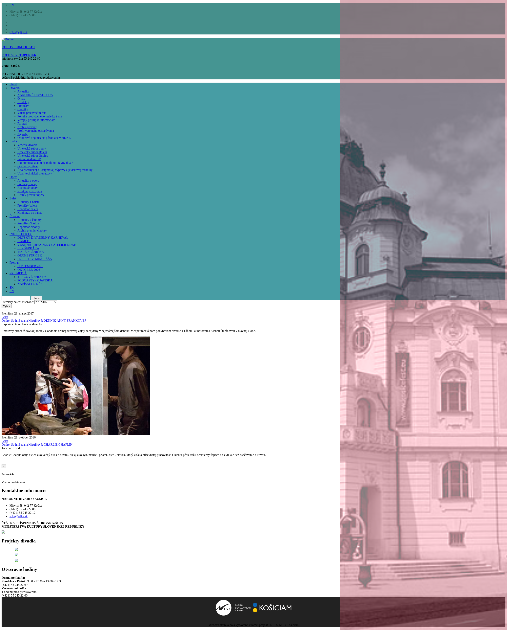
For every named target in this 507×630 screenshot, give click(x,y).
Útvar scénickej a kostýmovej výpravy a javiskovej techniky (54, 170)
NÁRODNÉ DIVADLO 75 (35, 95)
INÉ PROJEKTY (21, 234)
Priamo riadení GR (29, 159)
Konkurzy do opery (29, 191)
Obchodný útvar (27, 166)
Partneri (22, 123)
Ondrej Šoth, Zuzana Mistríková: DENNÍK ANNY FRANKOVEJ (44, 320)
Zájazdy (22, 134)
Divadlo (15, 88)
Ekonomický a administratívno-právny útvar (44, 162)
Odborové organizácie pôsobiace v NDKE (44, 137)
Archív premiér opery (30, 194)
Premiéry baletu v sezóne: (18, 302)
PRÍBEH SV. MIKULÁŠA (34, 259)
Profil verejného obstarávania (35, 130)
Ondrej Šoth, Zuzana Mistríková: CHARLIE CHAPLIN (37, 444)
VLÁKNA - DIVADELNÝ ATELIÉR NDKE (46, 244)
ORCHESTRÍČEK (29, 255)
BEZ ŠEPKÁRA (28, 248)
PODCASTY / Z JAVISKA (35, 280)
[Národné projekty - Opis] (16, 560)
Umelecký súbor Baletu (32, 152)
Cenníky (22, 109)
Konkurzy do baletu (29, 212)
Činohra (15, 216)
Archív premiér (26, 127)
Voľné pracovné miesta (31, 112)
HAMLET (24, 241)
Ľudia (13, 141)
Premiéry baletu (27, 205)
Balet (13, 198)
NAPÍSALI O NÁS (30, 284)
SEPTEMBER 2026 (30, 266)
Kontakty (23, 102)
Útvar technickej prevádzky (34, 173)
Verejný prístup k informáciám (36, 120)
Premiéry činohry (28, 223)
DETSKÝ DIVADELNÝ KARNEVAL (42, 237)
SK (12, 287)
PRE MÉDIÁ (18, 273)
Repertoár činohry (28, 227)
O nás (21, 98)
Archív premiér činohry (32, 230)
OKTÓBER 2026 (28, 269)
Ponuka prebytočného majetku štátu (39, 116)
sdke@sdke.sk (19, 32)
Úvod (13, 84)
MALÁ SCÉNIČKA (30, 252)
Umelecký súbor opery (31, 148)
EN (12, 5)
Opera (13, 177)
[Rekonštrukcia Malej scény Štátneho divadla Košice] (16, 549)
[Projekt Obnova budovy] (16, 555)
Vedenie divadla (27, 145)
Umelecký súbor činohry (32, 155)
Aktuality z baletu (28, 202)
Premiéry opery (27, 184)
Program (15, 262)
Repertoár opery (27, 187)
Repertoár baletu (27, 209)
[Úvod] (8, 39)
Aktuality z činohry (29, 219)
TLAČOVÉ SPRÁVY (31, 276)
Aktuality (23, 91)
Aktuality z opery (28, 180)
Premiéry (23, 105)
